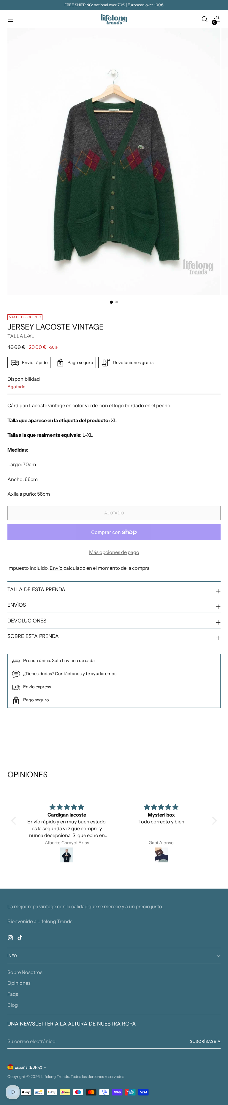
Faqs (12, 994)
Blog (12, 1005)
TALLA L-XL (20, 336)
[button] (15, 821)
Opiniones (19, 983)
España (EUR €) (28, 1067)
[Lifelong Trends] (114, 19)
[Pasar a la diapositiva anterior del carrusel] (202, 738)
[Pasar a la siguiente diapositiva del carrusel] (215, 738)
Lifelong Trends (55, 1076)
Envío (56, 568)
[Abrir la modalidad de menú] (10, 19)
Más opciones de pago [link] (114, 552)
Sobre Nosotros (24, 972)
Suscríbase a (205, 1041)
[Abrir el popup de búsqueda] (205, 19)
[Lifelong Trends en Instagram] (11, 939)
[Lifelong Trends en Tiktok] (20, 939)
